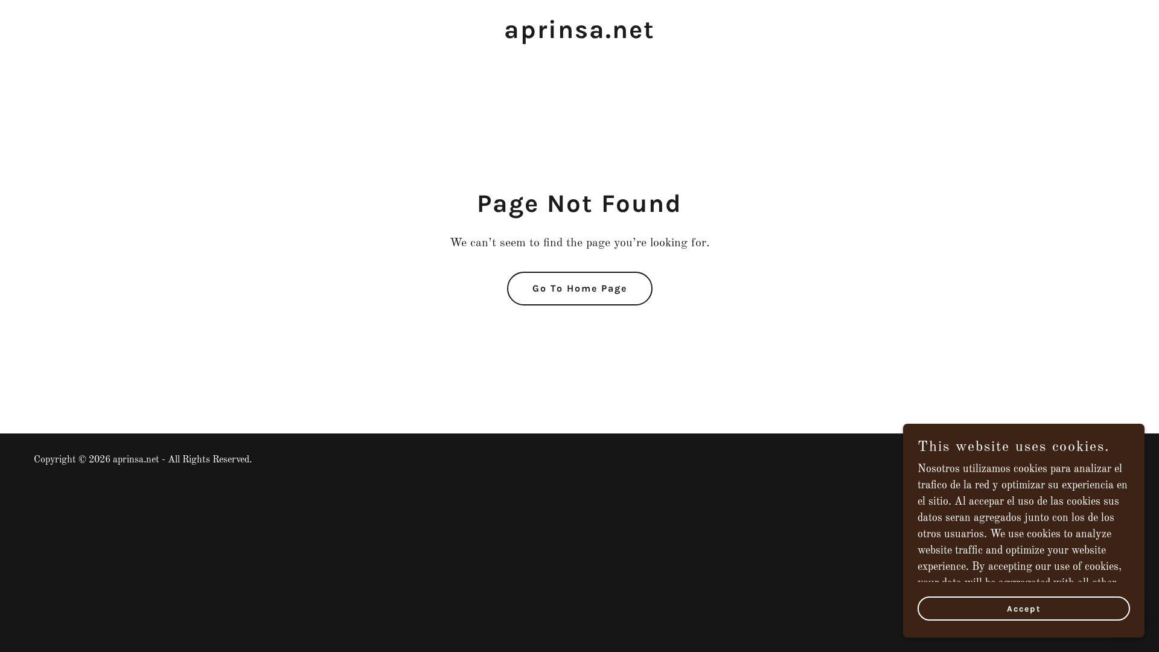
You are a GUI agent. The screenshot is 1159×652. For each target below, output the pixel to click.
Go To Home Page (579, 288)
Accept (1024, 609)
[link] (579, 35)
